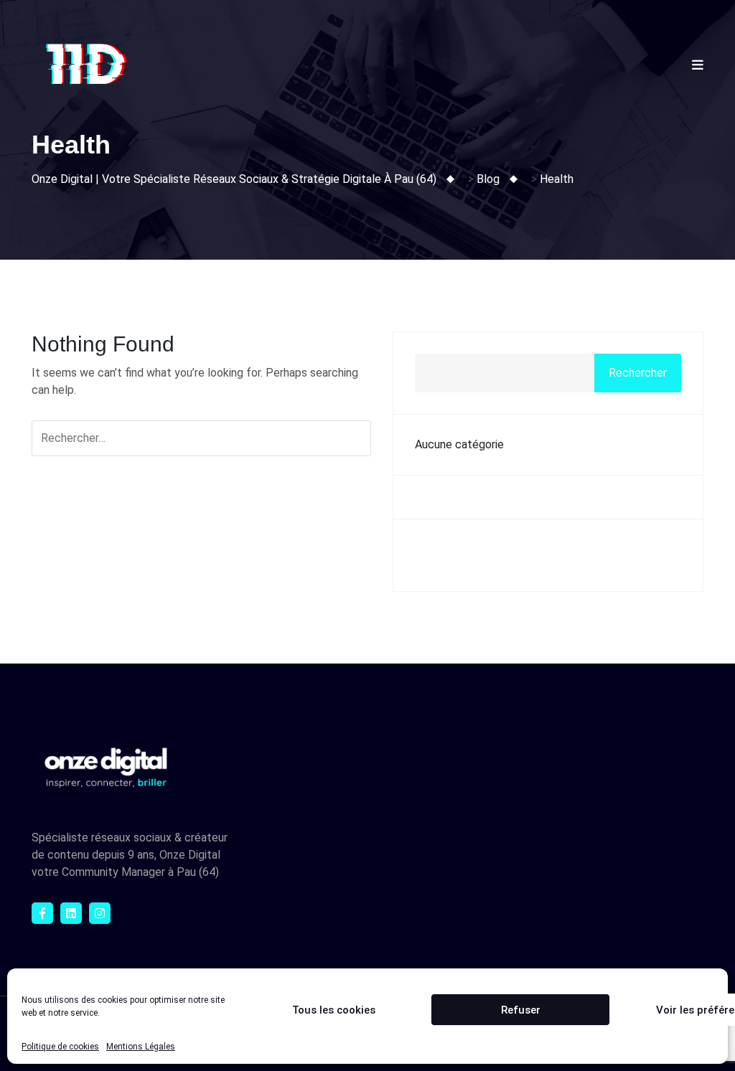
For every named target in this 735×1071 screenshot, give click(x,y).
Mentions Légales (140, 1047)
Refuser (520, 1010)
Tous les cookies (333, 1010)
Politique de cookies (60, 1047)
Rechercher (638, 372)
